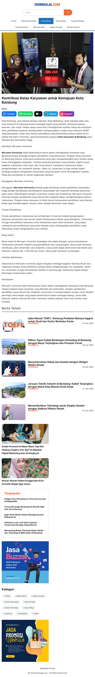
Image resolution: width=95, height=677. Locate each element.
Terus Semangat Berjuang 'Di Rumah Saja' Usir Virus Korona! (24, 507)
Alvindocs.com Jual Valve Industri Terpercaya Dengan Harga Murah (20, 523)
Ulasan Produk (55, 27)
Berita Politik (39, 27)
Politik (36, 613)
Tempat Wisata (77, 21)
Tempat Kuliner (21, 27)
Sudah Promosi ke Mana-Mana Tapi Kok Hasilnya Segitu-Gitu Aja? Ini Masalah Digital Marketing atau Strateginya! (23, 449)
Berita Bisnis (22, 596)
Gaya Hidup (61, 21)
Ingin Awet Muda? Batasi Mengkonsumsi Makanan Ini (24, 515)
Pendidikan (46, 21)
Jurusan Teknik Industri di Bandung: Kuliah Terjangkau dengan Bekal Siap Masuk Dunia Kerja (60, 385)
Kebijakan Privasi (47, 668)
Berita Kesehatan (28, 21)
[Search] (68, 12)
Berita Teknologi (11, 608)
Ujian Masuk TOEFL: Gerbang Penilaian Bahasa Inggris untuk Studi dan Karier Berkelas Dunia (60, 320)
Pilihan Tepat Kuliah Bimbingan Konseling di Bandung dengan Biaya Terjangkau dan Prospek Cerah (59, 342)
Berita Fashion (73, 27)
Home (13, 21)
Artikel (7, 596)
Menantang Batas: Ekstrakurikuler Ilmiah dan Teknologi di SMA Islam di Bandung (23, 531)
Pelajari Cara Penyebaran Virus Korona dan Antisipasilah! (25, 500)
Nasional (8, 613)
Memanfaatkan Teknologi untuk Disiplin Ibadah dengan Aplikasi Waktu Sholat (56, 407)
